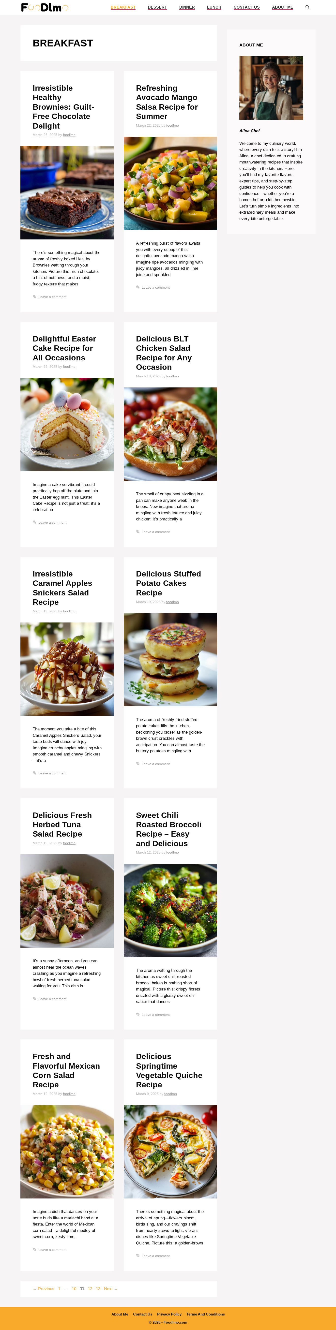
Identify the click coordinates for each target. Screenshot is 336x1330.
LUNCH (214, 7)
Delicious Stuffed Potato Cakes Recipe (168, 583)
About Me (282, 7)
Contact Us (247, 7)
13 (99, 1288)
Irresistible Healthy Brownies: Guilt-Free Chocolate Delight (63, 107)
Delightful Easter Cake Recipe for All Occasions (64, 348)
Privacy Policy (169, 1314)
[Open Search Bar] (307, 7)
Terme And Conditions (205, 1314)
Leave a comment (52, 297)
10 (74, 1288)
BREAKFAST (123, 7)
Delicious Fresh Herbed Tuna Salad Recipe (62, 825)
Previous (43, 1288)
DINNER (187, 7)
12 (90, 1288)
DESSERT (157, 7)
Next (111, 1288)
